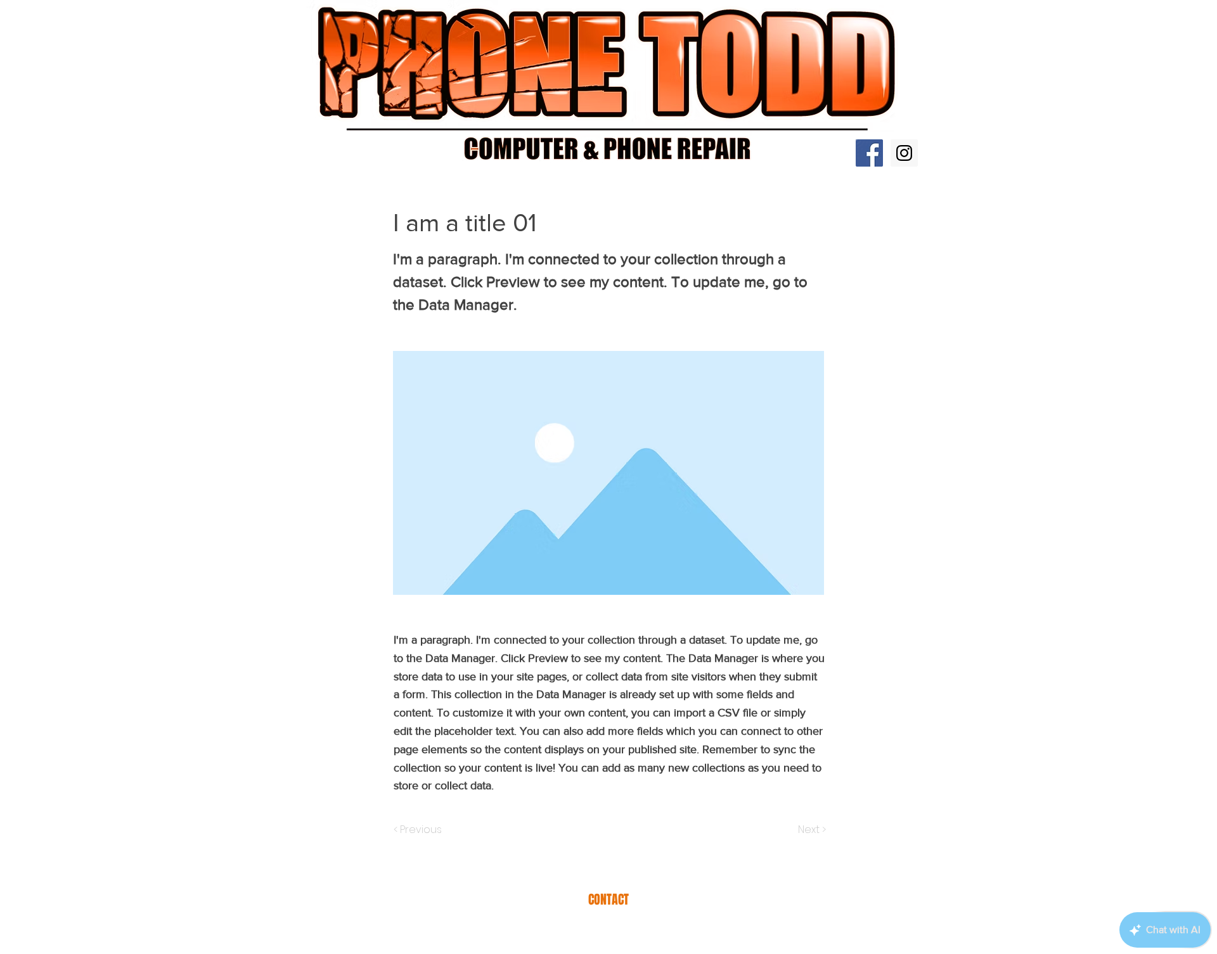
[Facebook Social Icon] (869, 153)
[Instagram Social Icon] (904, 153)
